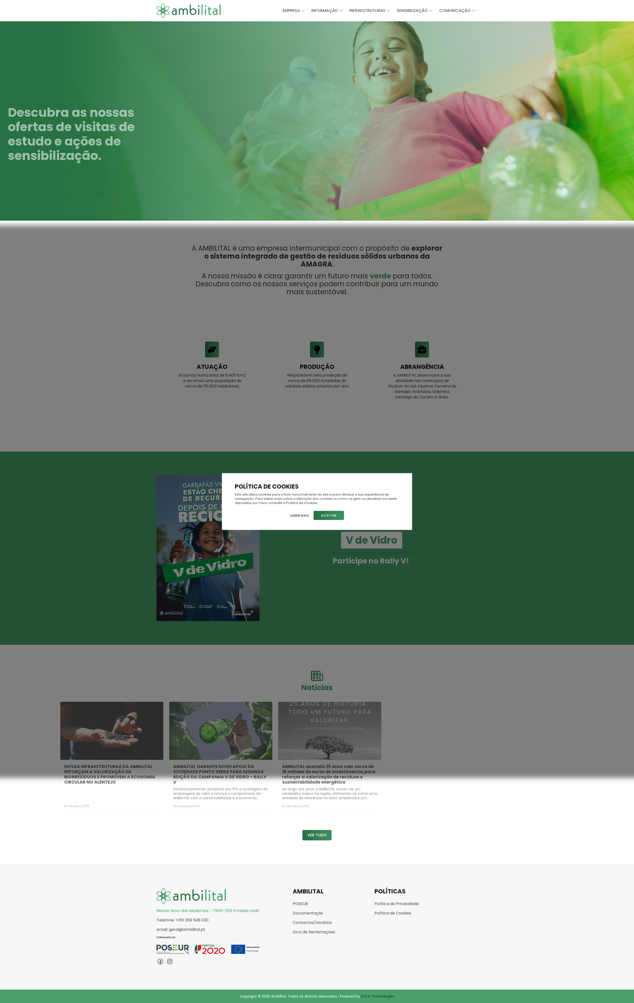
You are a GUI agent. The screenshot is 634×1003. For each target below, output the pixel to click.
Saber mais (299, 515)
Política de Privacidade (396, 904)
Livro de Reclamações (314, 932)
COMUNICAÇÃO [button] (455, 10)
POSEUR (300, 904)
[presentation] (7, 121)
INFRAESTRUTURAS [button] (367, 10)
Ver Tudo (317, 835)
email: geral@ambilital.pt (181, 930)
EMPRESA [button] (292, 10)
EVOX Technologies (378, 996)
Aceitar (329, 515)
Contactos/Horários (312, 923)
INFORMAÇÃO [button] (325, 10)
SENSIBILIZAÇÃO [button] (413, 10)
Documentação (308, 913)
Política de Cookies (392, 913)
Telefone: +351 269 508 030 (183, 920)
